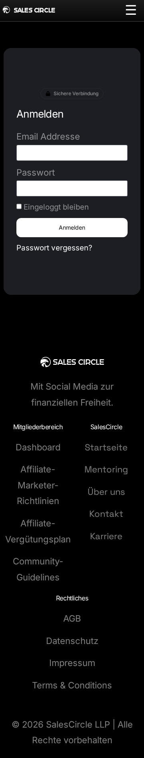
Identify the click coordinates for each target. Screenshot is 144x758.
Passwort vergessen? (54, 247)
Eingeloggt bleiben (56, 207)
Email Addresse (48, 136)
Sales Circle (34, 10)
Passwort (35, 172)
